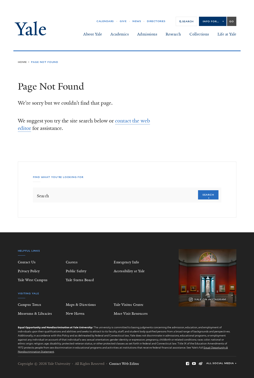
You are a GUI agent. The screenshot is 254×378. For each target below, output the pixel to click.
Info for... (211, 21)
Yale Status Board (80, 280)
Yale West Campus (33, 280)
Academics (119, 34)
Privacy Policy (29, 271)
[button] (186, 21)
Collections (199, 34)
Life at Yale (227, 34)
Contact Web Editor (124, 363)
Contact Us (27, 262)
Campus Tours (29, 304)
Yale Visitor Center (129, 304)
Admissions (147, 34)
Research (173, 34)
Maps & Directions (81, 304)
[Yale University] (30, 28)
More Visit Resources (131, 313)
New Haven (75, 313)
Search (208, 194)
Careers (72, 262)
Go (231, 21)
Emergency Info (126, 262)
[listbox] (212, 21)
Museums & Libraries (35, 313)
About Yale (92, 34)
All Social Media (220, 363)
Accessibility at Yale (129, 271)
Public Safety (76, 271)
